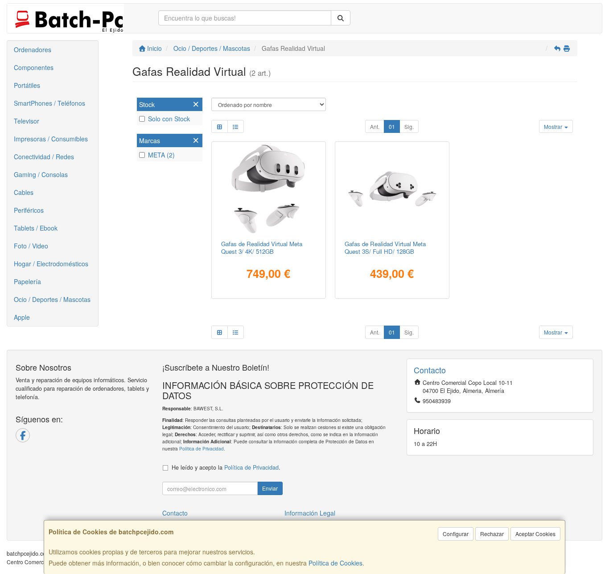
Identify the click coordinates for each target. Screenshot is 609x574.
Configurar (456, 533)
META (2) (161, 154)
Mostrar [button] (554, 126)
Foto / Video (31, 245)
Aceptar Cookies (535, 533)
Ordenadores (32, 49)
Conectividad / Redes (44, 156)
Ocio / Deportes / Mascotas (52, 299)
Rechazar (492, 533)
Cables (23, 192)
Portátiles (27, 85)
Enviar (270, 488)
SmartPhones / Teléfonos (49, 103)
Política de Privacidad (201, 448)
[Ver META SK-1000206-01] (392, 189)
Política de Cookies (335, 562)
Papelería (27, 281)
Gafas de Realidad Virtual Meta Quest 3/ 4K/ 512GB (261, 248)
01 (392, 126)
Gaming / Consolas (41, 174)
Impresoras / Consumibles (51, 138)
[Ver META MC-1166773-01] (268, 189)
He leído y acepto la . (226, 467)
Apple (22, 317)
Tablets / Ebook (36, 227)
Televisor (26, 120)
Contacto (175, 512)
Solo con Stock (169, 118)
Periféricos (29, 210)
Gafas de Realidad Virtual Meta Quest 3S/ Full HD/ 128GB (385, 248)
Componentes (33, 67)
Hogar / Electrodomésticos (51, 263)
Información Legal (309, 512)
